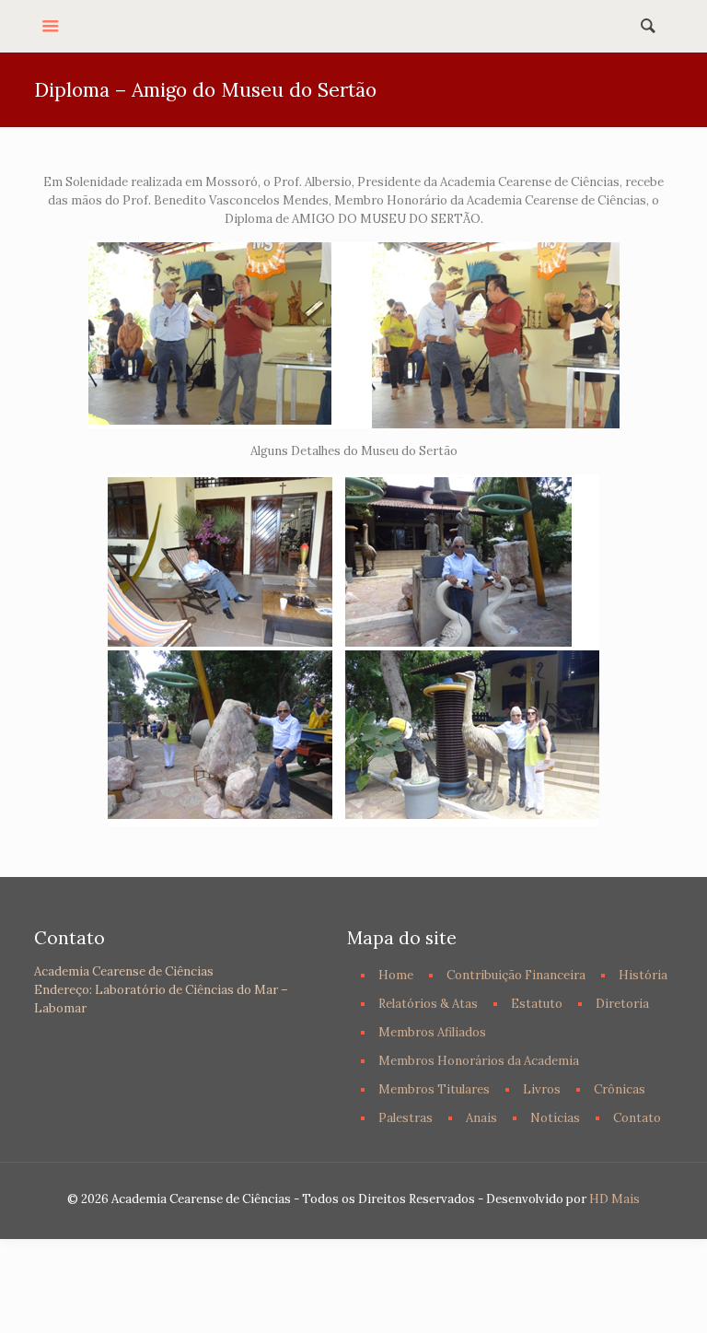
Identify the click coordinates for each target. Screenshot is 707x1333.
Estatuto (536, 1003)
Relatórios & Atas (428, 1003)
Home (395, 975)
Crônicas (619, 1089)
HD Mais (614, 1199)
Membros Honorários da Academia (478, 1061)
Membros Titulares (434, 1089)
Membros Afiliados (432, 1032)
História (643, 975)
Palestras (405, 1118)
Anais (481, 1118)
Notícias (555, 1118)
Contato (637, 1118)
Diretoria (622, 1003)
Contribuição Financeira (515, 975)
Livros (542, 1089)
